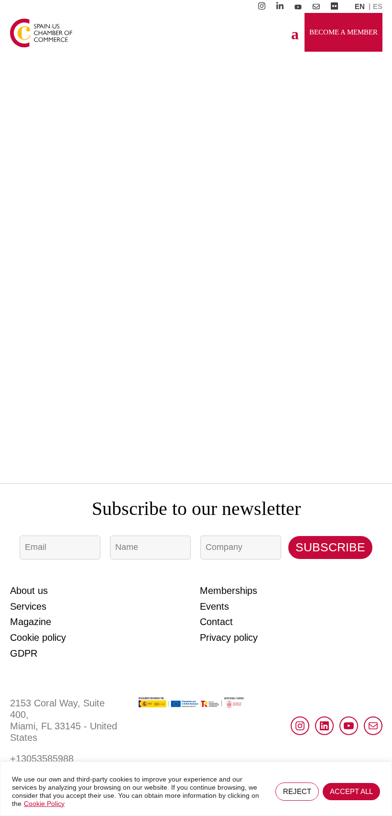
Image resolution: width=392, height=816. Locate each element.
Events (214, 606)
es (377, 7)
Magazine (30, 621)
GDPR (23, 653)
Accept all (351, 791)
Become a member (343, 32)
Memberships (228, 590)
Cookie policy (38, 637)
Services (28, 606)
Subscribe (330, 547)
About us (29, 590)
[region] (196, 788)
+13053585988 (42, 758)
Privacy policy (229, 637)
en (360, 7)
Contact (216, 621)
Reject (297, 791)
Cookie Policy (44, 803)
